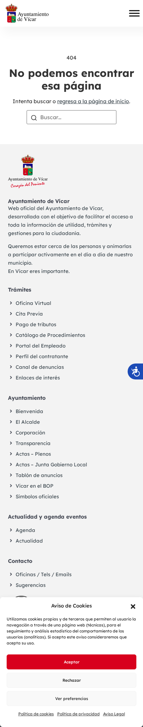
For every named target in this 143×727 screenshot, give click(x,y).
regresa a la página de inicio (93, 101)
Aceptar (71, 661)
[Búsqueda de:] (71, 117)
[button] (133, 606)
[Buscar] (34, 117)
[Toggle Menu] (134, 13)
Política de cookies (36, 713)
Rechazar (72, 680)
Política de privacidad (78, 713)
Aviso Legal (114, 713)
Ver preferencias (71, 698)
